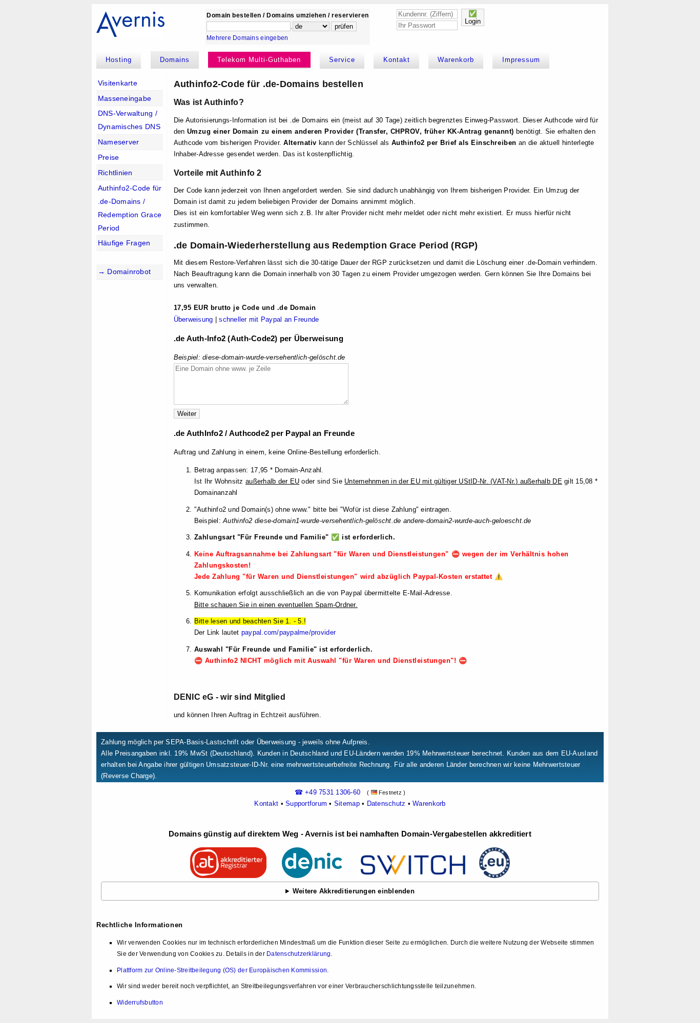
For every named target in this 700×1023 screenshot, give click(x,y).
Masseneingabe (124, 98)
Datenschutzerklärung (298, 953)
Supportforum (306, 803)
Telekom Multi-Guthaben (259, 60)
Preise (108, 157)
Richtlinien (115, 173)
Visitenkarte (117, 83)
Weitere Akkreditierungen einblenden (354, 891)
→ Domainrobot (124, 271)
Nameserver (118, 142)
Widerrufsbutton (140, 1002)
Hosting (119, 60)
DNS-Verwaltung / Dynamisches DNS (129, 120)
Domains (175, 60)
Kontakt (396, 60)
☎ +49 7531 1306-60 (328, 792)
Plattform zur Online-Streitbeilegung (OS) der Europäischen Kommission (222, 970)
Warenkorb (456, 60)
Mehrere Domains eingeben (247, 37)
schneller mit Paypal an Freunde (269, 319)
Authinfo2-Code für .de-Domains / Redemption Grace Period (130, 208)
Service (342, 60)
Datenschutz (386, 803)
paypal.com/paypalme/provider (288, 632)
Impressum (521, 60)
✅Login (473, 17)
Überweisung (193, 319)
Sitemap (347, 803)
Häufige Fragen (124, 243)
